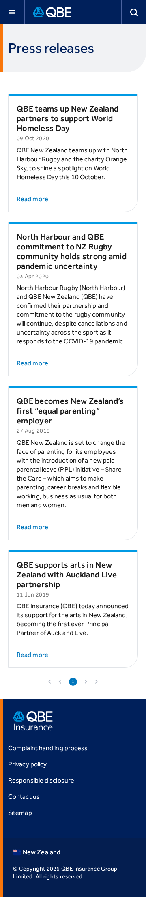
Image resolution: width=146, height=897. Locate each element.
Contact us (24, 796)
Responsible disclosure (41, 780)
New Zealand (41, 852)
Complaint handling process (48, 748)
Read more (32, 199)
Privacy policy (27, 764)
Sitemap (20, 813)
